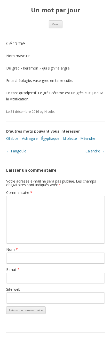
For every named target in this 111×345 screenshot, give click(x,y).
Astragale (30, 138)
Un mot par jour (55, 10)
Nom (12, 249)
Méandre (87, 138)
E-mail (13, 269)
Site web (13, 289)
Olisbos (12, 138)
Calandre (95, 151)
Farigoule (16, 151)
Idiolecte (70, 138)
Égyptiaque (50, 138)
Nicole (49, 111)
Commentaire (19, 192)
